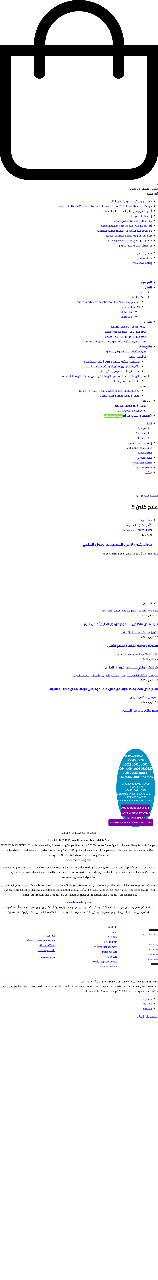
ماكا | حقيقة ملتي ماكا (126, 381)
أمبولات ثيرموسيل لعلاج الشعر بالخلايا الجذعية (128, 211)
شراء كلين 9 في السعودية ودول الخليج (125, 331)
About (147, 400)
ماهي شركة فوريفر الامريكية (130, 405)
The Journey (153, 945)
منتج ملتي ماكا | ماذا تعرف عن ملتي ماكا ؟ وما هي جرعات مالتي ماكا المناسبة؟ (103, 376)
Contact (50, 935)
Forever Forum (47, 957)
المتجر (148, 287)
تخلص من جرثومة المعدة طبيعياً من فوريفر (129, 235)
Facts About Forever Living (131, 410)
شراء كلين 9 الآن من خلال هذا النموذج (125, 336)
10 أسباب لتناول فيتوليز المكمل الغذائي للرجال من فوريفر (109, 390)
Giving (156, 954)
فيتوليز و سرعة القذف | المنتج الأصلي (119, 395)
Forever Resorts (152, 950)
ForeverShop (143, 529)
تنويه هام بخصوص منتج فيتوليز (135, 245)
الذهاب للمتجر (144, 452)
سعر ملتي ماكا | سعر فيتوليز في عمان (119, 371)
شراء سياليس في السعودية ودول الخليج (131, 201)
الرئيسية (146, 282)
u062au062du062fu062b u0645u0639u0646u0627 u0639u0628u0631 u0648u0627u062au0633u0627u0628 (131, 815)
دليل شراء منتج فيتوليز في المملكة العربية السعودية (124, 230)
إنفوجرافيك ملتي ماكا (140, 215)
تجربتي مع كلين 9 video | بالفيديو (128, 326)
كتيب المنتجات (135, 297)
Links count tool (10, 986)
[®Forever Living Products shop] (146, 274)
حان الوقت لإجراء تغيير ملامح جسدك (133, 220)
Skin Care (112, 956)
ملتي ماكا (145, 346)
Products (112, 927)
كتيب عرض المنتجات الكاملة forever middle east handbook (108, 302)
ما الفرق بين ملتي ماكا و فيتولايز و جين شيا (129, 240)
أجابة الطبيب (127, 316)
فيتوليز (142, 385)
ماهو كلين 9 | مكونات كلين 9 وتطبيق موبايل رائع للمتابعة (115, 341)
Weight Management (105, 946)
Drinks (114, 932)
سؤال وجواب (129, 306)
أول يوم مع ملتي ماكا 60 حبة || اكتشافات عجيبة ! (126, 225)
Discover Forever (152, 940)
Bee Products (109, 941)
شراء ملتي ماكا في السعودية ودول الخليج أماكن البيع (111, 361)
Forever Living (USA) (150, 935)
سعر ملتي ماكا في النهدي (140, 710)
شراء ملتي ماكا (137, 356)
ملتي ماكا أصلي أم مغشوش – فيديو (126, 351)
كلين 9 (147, 321)
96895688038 (40, 940)
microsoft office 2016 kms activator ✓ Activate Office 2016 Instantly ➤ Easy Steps (105, 206)
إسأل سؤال (127, 311)
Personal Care (109, 951)
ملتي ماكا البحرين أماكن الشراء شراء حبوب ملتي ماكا (111, 366)
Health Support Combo (104, 961)
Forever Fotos (153, 959)
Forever (150, 954)
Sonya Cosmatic (108, 966)
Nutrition (112, 937)
